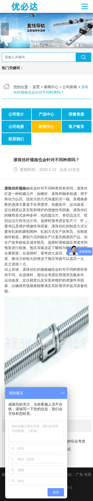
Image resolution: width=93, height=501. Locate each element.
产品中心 (46, 114)
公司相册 (16, 126)
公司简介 (16, 114)
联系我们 (16, 139)
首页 (36, 87)
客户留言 (76, 126)
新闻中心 (51, 87)
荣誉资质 (76, 114)
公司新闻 (70, 87)
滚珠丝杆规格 (15, 188)
